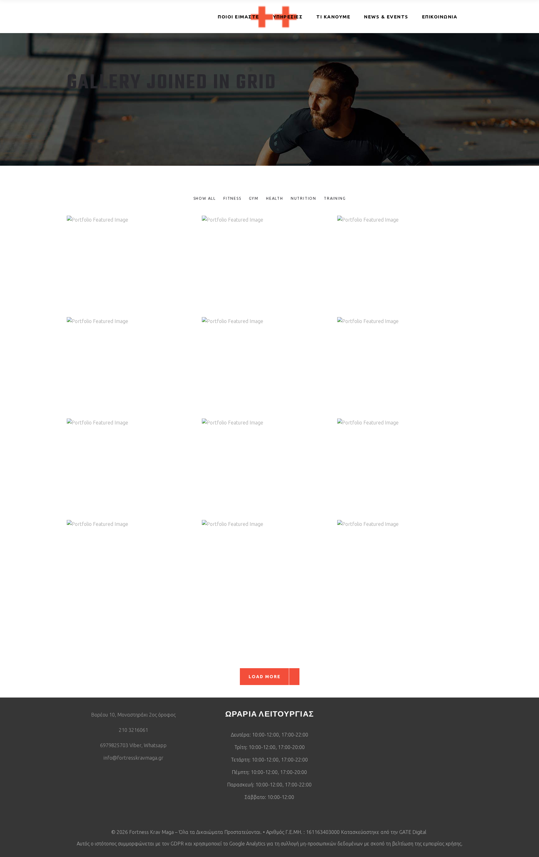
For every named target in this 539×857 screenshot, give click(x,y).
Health (257, 271)
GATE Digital (413, 832)
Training (144, 271)
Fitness (123, 271)
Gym (394, 271)
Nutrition (279, 271)
